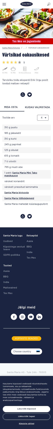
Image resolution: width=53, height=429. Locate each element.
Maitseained (10, 288)
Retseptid (32, 236)
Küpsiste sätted (26, 424)
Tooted (7, 265)
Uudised (8, 241)
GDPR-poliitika (11, 255)
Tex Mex (31, 258)
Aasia (30, 241)
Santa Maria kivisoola (16, 193)
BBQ (29, 247)
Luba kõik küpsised (26, 409)
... (24, 48)
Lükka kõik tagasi (26, 416)
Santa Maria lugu (12, 236)
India (29, 252)
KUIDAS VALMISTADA (37, 107)
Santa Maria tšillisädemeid (19, 198)
